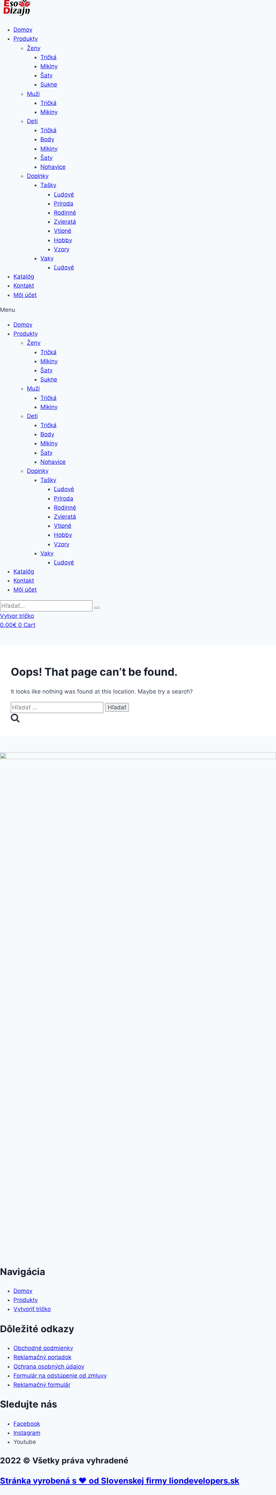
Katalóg (23, 276)
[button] (138, 309)
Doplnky (37, 176)
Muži (33, 93)
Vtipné (62, 230)
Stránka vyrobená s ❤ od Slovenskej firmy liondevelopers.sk (119, 1481)
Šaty (46, 75)
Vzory (61, 249)
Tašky (48, 185)
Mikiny (49, 66)
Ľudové (64, 194)
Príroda (63, 203)
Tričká (48, 57)
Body (47, 139)
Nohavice (53, 166)
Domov (22, 29)
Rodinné (65, 212)
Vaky (47, 258)
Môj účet (25, 295)
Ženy (33, 48)
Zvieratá (65, 221)
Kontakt (23, 285)
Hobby (63, 240)
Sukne (48, 84)
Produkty (25, 38)
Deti (32, 121)
